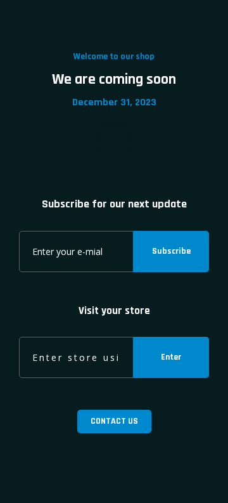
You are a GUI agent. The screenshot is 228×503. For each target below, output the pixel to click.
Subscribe (171, 251)
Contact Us (114, 421)
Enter (171, 357)
